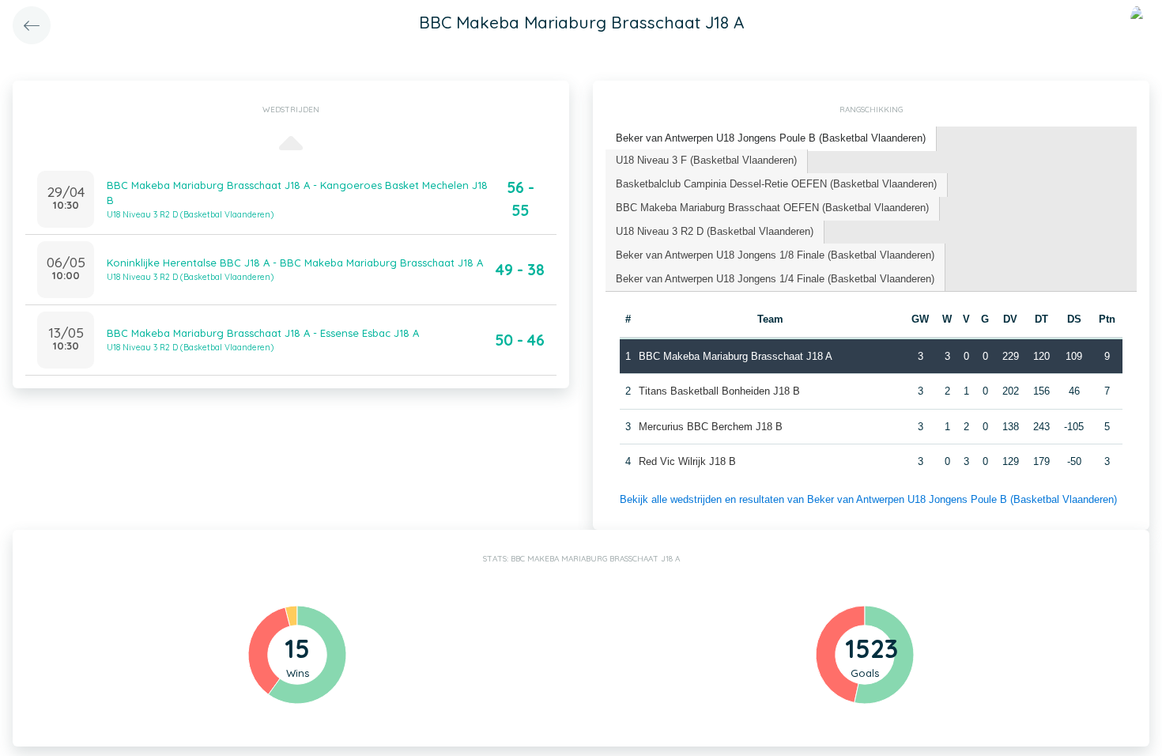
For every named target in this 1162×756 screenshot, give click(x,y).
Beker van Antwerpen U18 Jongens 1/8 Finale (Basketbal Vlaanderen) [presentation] (775, 255)
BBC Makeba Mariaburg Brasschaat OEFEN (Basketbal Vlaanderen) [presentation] (772, 208)
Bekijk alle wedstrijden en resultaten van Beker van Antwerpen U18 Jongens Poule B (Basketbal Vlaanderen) (868, 499)
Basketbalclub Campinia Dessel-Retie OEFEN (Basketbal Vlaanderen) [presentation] (776, 184)
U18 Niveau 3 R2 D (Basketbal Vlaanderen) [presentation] (714, 231)
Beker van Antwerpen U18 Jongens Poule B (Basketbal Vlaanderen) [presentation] (771, 138)
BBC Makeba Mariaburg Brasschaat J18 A (735, 356)
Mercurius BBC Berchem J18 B (711, 427)
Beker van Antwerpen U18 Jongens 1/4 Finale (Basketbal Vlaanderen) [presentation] (775, 279)
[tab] (771, 139)
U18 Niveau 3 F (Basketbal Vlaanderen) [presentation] (706, 160)
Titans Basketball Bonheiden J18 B (719, 391)
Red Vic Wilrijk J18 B (687, 461)
